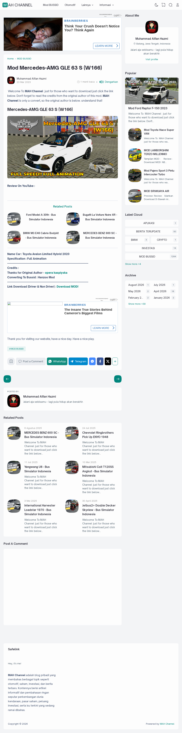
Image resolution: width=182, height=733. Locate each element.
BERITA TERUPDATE (148, 231)
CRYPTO (162, 239)
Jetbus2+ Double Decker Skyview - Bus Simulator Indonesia (99, 510)
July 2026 (159, 284)
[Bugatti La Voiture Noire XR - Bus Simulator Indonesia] (73, 224)
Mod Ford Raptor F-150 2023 (147, 108)
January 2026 (162, 297)
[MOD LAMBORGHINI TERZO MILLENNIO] (135, 160)
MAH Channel (17, 5)
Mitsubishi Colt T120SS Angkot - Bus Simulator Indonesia (98, 471)
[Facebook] (100, 361)
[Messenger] (92, 361)
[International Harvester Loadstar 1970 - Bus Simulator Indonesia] (14, 511)
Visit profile (152, 59)
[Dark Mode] (157, 5)
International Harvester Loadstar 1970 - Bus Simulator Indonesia (39, 510)
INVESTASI (148, 248)
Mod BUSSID (50, 4)
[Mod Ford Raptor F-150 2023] (151, 103)
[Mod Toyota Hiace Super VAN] (135, 140)
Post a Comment (33, 361)
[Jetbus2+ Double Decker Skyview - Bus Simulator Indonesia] (72, 511)
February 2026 (136, 297)
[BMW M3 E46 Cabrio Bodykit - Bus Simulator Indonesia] (14, 243)
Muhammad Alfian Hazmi (39, 396)
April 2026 (160, 291)
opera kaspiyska (56, 272)
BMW (134, 239)
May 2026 (134, 291)
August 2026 (136, 284)
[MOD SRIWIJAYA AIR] (135, 201)
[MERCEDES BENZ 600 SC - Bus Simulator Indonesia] (73, 243)
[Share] (115, 361)
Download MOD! (67, 286)
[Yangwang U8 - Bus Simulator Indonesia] (14, 473)
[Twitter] (108, 361)
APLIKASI (148, 223)
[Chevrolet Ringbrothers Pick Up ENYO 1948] (72, 438)
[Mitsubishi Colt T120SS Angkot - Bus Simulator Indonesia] (72, 473)
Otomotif (70, 4)
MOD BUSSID (17, 349)
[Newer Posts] (118, 379)
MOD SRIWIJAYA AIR (156, 191)
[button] (107, 82)
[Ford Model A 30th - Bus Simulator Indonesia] (14, 224)
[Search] (171, 5)
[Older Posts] (7, 379)
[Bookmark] (11, 362)
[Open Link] (178, 5)
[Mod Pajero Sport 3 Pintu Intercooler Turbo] (135, 181)
